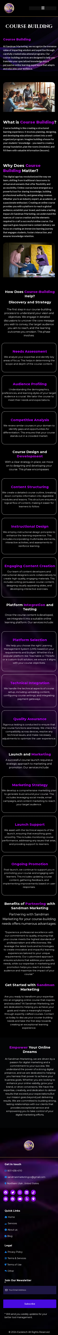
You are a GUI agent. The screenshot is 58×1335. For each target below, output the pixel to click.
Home (11, 1217)
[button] (42, 8)
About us (12, 1229)
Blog (9, 1236)
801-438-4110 (15, 1170)
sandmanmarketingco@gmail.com (26, 1177)
